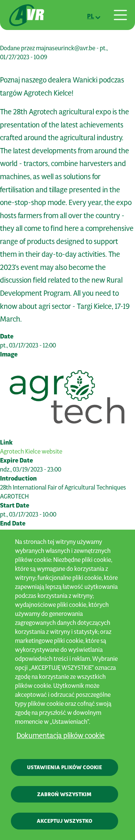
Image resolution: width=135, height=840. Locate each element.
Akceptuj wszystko (64, 821)
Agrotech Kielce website (31, 451)
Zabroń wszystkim (64, 794)
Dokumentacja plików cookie (60, 735)
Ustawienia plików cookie (64, 767)
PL (90, 16)
